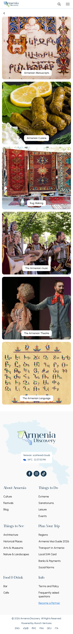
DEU (49, 628)
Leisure (43, 509)
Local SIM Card (48, 554)
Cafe (6, 592)
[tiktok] (44, 474)
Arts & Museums (13, 547)
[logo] (11, 4)
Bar (5, 586)
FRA (42, 628)
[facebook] (29, 474)
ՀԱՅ (25, 628)
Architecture (10, 534)
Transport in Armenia (51, 547)
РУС (34, 628)
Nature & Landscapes (16, 554)
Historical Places (12, 541)
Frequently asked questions (49, 594)
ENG (17, 628)
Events (43, 516)
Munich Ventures (43, 623)
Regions (43, 534)
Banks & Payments (50, 560)
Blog (5, 509)
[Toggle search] (59, 4)
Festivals (8, 503)
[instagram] (36, 474)
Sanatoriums (46, 503)
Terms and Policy (49, 586)
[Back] (4, 13)
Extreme (44, 496)
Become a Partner (49, 603)
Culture (7, 496)
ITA (56, 628)
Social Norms (46, 567)
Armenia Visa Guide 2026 (54, 541)
